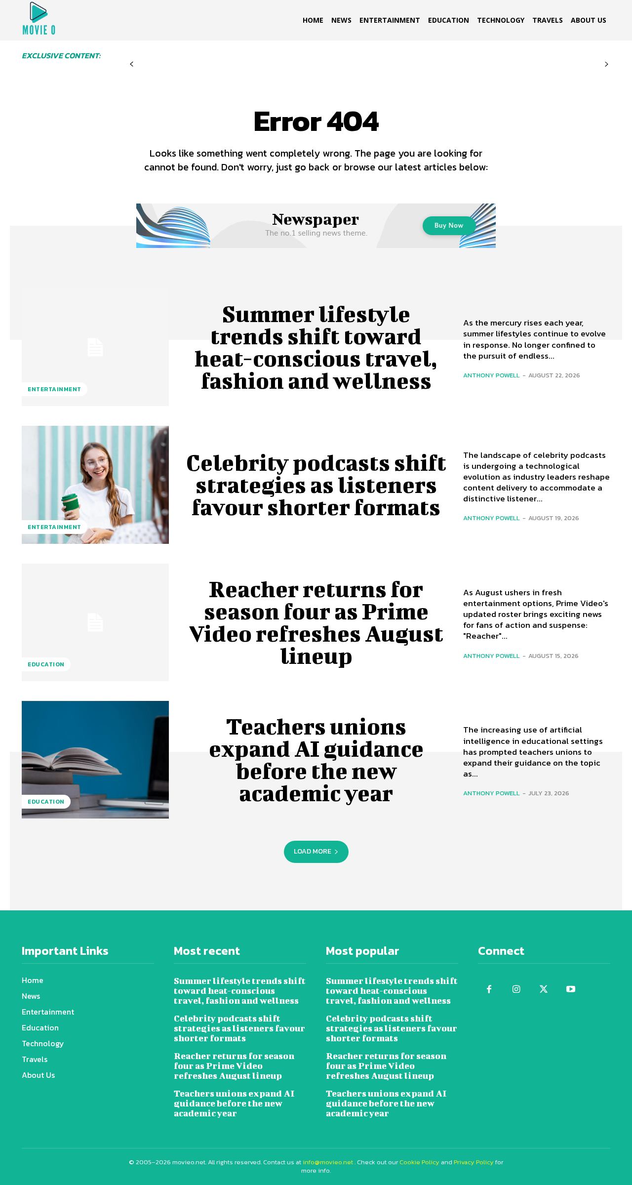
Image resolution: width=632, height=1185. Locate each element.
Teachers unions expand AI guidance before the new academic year (316, 759)
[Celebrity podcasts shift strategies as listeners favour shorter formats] (95, 484)
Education (46, 664)
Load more (312, 851)
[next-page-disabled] (606, 64)
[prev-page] (131, 64)
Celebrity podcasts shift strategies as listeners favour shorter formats (316, 484)
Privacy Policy (474, 1162)
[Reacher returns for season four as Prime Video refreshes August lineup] (95, 622)
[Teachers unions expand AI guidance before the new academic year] (95, 759)
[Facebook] (489, 990)
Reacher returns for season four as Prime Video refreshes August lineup (316, 622)
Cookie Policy (419, 1162)
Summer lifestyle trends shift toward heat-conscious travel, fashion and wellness (316, 347)
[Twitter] (543, 990)
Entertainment (54, 389)
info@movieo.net (328, 1162)
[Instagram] (516, 990)
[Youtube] (570, 990)
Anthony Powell (491, 375)
